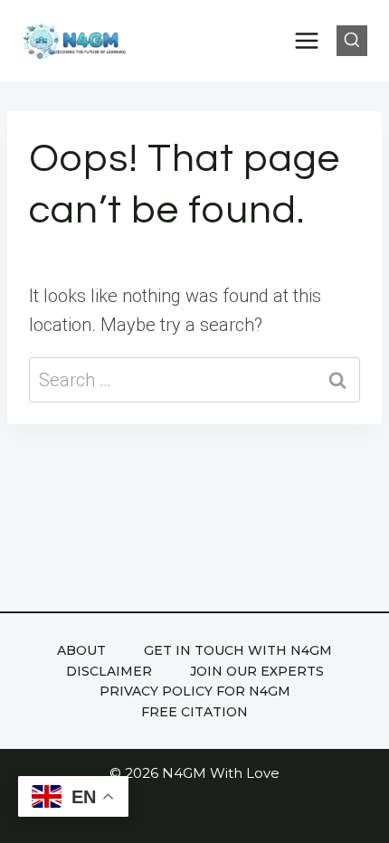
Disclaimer (109, 671)
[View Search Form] (352, 40)
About (81, 650)
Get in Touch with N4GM (238, 650)
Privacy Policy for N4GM (195, 691)
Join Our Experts (257, 671)
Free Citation (194, 712)
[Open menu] (307, 40)
